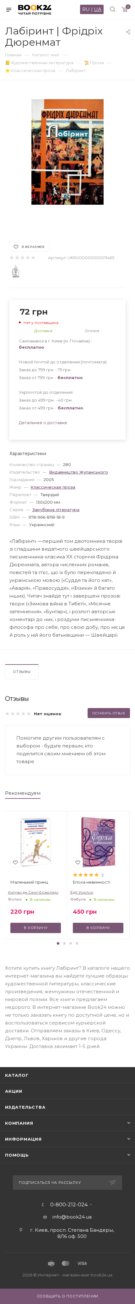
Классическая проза (52, 487)
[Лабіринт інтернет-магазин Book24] (67, 158)
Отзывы (22, 672)
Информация (23, 1139)
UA (97, 9)
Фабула (78, 899)
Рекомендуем (22, 793)
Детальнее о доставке (43, 422)
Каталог (17, 1075)
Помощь (17, 1155)
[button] (58, 943)
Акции (13, 1091)
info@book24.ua (72, 1217)
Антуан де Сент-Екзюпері (33, 892)
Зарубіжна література (55, 509)
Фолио (15, 899)
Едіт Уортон (81, 892)
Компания (19, 1123)
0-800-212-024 (69, 1204)
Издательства (25, 1107)
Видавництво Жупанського (78, 472)
